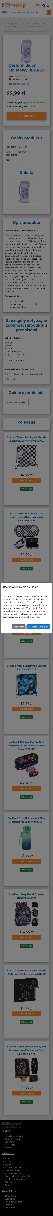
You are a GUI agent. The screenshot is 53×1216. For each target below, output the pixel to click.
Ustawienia (19, 627)
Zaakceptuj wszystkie (38, 627)
